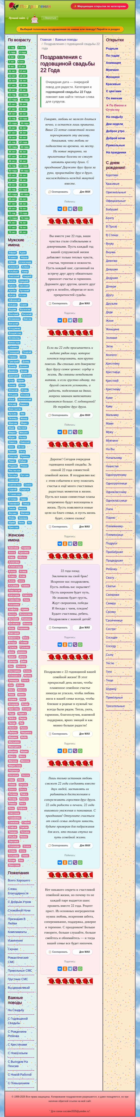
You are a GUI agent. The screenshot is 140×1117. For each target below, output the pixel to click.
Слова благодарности (18, 891)
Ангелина (14, 595)
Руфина (22, 808)
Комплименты (17, 932)
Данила (13, 371)
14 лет (23, 76)
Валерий (13, 314)
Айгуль (22, 557)
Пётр (22, 451)
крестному (113, 389)
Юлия (12, 860)
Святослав (15, 485)
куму (109, 406)
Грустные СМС (18, 979)
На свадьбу (16, 1010)
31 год (12, 118)
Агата (12, 552)
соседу (111, 646)
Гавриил (13, 347)
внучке (110, 252)
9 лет (11, 66)
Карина (12, 699)
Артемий (24, 290)
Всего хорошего (19, 880)
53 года (13, 170)
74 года (25, 218)
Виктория (14, 633)
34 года (25, 123)
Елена (27, 671)
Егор (11, 380)
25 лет (12, 104)
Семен (28, 485)
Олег (11, 447)
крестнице (113, 372)
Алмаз (25, 267)
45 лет (12, 151)
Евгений (26, 376)
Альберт (13, 271)
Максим (13, 423)
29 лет (12, 114)
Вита (25, 638)
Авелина (13, 548)
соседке (111, 637)
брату (110, 218)
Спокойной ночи (19, 910)
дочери (111, 286)
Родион (13, 466)
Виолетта (14, 638)
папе (109, 509)
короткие (112, 175)
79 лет (12, 232)
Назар (22, 437)
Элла (22, 851)
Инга (11, 690)
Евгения (21, 666)
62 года (23, 189)
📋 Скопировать (58, 191)
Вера (11, 628)
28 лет (23, 109)
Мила (22, 756)
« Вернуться (49, 18)
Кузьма (13, 413)
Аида (11, 557)
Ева (11, 666)
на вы (110, 449)
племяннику (114, 526)
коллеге (111, 355)
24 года (25, 99)
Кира (22, 699)
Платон (13, 456)
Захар (12, 385)
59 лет (12, 185)
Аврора (26, 548)
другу (110, 295)
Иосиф (12, 404)
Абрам (12, 252)
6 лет (21, 57)
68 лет (23, 204)
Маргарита (14, 747)
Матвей (22, 428)
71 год (12, 213)
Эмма (25, 855)
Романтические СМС (18, 960)
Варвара (26, 619)
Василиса (14, 623)
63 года (13, 194)
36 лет (23, 128)
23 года (13, 99)
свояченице (114, 620)
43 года (13, 147)
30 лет (23, 114)
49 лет (12, 161)
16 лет (23, 80)
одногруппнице (116, 483)
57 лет (12, 180)
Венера (27, 623)
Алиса (12, 576)
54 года (25, 170)
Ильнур (25, 395)
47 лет (12, 156)
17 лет (12, 85)
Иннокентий (24, 399)
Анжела (27, 595)
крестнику (113, 363)
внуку (110, 243)
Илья (11, 399)
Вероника (23, 628)
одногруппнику (116, 474)
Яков (21, 522)
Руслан (13, 475)
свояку (111, 611)
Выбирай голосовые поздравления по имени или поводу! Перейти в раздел (70, 29)
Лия (21, 723)
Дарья (12, 657)
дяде (109, 312)
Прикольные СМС (20, 970)
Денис (24, 371)
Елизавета (14, 675)
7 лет (11, 61)
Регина (12, 799)
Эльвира (13, 855)
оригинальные (116, 192)
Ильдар (13, 395)
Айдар (24, 257)
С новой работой (20, 1074)
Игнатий (13, 390)
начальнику (114, 457)
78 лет (23, 227)
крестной (112, 380)
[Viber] (75, 209)
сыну (109, 654)
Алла (12, 581)
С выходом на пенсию (18, 1064)
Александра (15, 567)
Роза (11, 808)
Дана (11, 652)
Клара (25, 704)
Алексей (13, 267)
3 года (12, 52)
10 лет (21, 66)
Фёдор (22, 508)
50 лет (23, 161)
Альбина (13, 585)
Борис (23, 305)
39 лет (12, 137)
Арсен (12, 286)
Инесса (22, 690)
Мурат (12, 437)
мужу (109, 432)
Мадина (13, 737)
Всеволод (14, 338)
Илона (20, 685)
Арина (24, 609)
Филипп (25, 513)
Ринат (12, 461)
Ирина (21, 694)
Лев (22, 413)
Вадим (12, 309)
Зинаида (13, 680)
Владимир (14, 328)
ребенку (111, 569)
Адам (23, 252)
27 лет (12, 109)
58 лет (23, 180)
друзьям (111, 303)
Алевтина (14, 562)
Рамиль (25, 456)
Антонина (14, 604)
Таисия (24, 827)
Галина (24, 642)
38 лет (23, 133)
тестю (110, 663)
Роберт (23, 461)
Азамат (13, 257)
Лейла (12, 718)
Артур (12, 295)
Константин (15, 409)
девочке (111, 260)
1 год (11, 47)
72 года (23, 213)
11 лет (12, 71)
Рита (22, 803)
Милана (13, 761)
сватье (111, 586)
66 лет (23, 199)
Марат (24, 423)
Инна (11, 694)
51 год (12, 166)
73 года (13, 218)
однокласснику (116, 492)
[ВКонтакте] (60, 209)
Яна (21, 860)
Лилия (12, 723)
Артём (12, 290)
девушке (112, 269)
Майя (24, 737)
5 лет (11, 57)
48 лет (23, 156)
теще (109, 680)
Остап (21, 447)
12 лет (22, 71)
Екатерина (14, 671)
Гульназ (24, 647)
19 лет (12, 90)
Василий (27, 314)
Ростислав (14, 470)
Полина (13, 794)
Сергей (12, 489)
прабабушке (114, 551)
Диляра (13, 661)
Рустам (25, 475)
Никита (12, 442)
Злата (25, 680)
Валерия (13, 619)
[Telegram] (70, 209)
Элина (12, 851)
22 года (23, 95)
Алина (23, 571)
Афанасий (14, 300)
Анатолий (14, 276)
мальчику (112, 414)
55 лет (12, 175)
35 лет (12, 128)
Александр (25, 262)
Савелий (13, 480)
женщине (112, 329)
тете (109, 671)
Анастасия (14, 590)
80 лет (23, 232)
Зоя (11, 685)
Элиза (26, 846)
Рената (24, 799)
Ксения (26, 709)
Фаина (23, 837)
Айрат (12, 262)
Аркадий (23, 281)
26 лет (23, 104)
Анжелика (14, 600)
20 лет (23, 90)
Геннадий (14, 352)
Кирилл (24, 404)
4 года (22, 52)
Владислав (15, 333)
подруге (111, 543)
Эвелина (13, 841)
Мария (24, 751)
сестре (111, 629)
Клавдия (13, 704)
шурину (111, 688)
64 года (25, 194)
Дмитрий (13, 376)
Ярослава (14, 865)
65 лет (12, 199)
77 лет (12, 227)
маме (110, 423)
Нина (20, 780)
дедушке (112, 277)
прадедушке (114, 560)
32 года (23, 118)
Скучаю (13, 949)
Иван (22, 385)
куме (109, 397)
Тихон (12, 508)
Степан (13, 499)
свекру (111, 603)
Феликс (13, 513)
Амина (25, 585)
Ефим (21, 380)
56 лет (23, 175)
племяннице (114, 534)
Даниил (24, 366)
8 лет (21, 61)
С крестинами (17, 1044)
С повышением (18, 1083)
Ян (29, 522)
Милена (25, 761)
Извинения (15, 940)
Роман (24, 466)
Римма (12, 803)
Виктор (27, 319)
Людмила (26, 732)
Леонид (13, 418)
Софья (12, 827)
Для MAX (85, 191)
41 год (12, 142)
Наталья (13, 775)
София (26, 822)
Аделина (23, 552)
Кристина (14, 709)
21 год (12, 95)
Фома (12, 518)
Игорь (24, 390)
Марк (11, 428)
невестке (112, 466)
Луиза (23, 728)
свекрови (112, 594)
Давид (25, 361)
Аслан (22, 295)
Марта (12, 756)
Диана (22, 657)
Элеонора (14, 846)
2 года (21, 47)
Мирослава (15, 765)
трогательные (115, 706)
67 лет (12, 204)
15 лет (12, 80)
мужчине (112, 440)
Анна (26, 600)
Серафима (14, 818)
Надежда (14, 770)
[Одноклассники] (65, 209)
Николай (25, 442)
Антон (12, 281)
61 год (12, 189)
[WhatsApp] (80, 209)
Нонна (12, 784)
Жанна (27, 675)
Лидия (22, 718)
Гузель (12, 647)
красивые (112, 183)
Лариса (22, 713)
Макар (24, 418)
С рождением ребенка (17, 1034)
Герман (13, 357)
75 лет (12, 223)
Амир (25, 271)
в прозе (111, 226)
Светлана (14, 813)
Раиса (24, 794)
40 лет (23, 137)
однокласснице (116, 500)
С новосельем (18, 1053)
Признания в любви (17, 921)
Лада (11, 713)
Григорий (14, 361)
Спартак (24, 489)
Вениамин (14, 319)
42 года (23, 142)
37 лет (12, 133)
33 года (13, 123)
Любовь (13, 732)
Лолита (13, 728)
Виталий (13, 323)
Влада (12, 642)
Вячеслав (14, 342)
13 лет (12, 76)
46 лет (23, 151)
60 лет (23, 185)
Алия (22, 576)
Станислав (15, 494)
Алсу (21, 581)
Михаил (24, 432)
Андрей (27, 276)
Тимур (26, 503)
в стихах (112, 235)
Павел (12, 451)
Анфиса (13, 609)
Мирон (12, 432)
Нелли (25, 775)
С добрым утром (19, 901)
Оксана (23, 784)
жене (110, 320)
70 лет (23, 208)
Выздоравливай (19, 987)
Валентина (26, 614)
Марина (13, 751)
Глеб (23, 357)
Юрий (12, 522)
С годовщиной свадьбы (18, 1021)
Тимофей (14, 503)
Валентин (25, 309)
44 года (25, 147)
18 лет (23, 85)
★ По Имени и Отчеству (116, 107)
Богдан (13, 305)
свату (110, 577)
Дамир (12, 366)
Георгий (27, 352)
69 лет (12, 208)
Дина (23, 661)
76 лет (23, 223)
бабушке (112, 209)
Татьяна (25, 832)
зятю (109, 346)
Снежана (13, 822)
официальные (116, 200)
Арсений (24, 286)
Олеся (12, 789)
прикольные (114, 697)
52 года (23, 166)
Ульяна (12, 837)
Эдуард (23, 518)
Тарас (23, 499)
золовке (111, 337)
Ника (11, 780)
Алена (12, 571)
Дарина (22, 652)
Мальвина (14, 742)
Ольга (23, 789)
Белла (12, 614)
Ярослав (13, 527)
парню (110, 517)
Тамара (13, 832)
